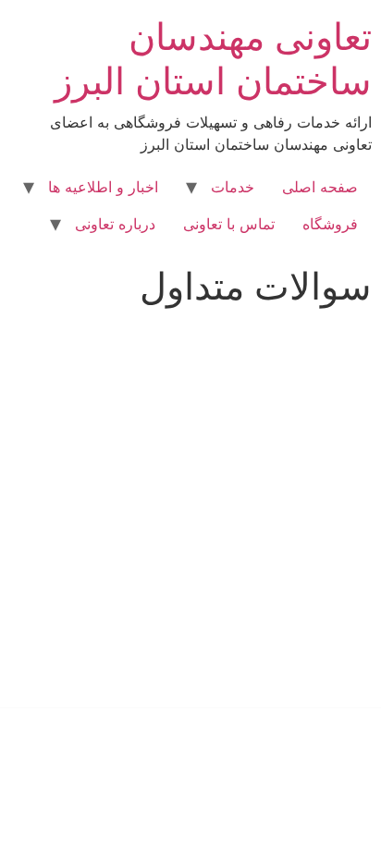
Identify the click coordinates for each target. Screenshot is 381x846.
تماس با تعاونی (229, 224)
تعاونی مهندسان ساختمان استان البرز (213, 59)
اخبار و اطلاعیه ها (103, 187)
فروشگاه (330, 224)
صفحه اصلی (320, 187)
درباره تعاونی (115, 224)
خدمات (232, 187)
